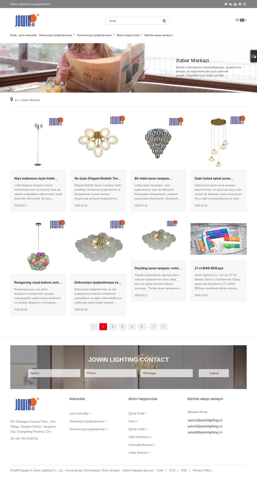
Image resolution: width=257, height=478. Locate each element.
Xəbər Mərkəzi (30, 100)
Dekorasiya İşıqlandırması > (88, 421)
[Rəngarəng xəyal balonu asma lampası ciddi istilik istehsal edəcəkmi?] (38, 245)
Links (160, 470)
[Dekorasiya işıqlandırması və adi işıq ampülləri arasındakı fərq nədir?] (98, 245)
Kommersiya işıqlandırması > (88, 429)
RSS (172, 470)
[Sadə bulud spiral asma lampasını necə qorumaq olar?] (219, 141)
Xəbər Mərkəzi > (139, 452)
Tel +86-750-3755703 (24, 438)
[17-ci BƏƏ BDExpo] (219, 238)
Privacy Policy (202, 470)
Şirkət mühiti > (137, 429)
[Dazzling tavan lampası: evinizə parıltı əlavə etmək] (159, 238)
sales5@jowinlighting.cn (205, 426)
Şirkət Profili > (137, 413)
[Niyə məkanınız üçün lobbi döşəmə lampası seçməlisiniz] (38, 141)
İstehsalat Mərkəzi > (141, 444)
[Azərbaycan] (246, 19)
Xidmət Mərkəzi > (140, 437)
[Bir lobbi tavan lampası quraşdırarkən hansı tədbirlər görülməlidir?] (159, 141)
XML (184, 470)
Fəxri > (133, 421)
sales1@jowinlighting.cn (205, 420)
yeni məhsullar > (80, 413)
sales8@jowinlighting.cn (205, 432)
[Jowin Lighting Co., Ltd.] (27, 20)
